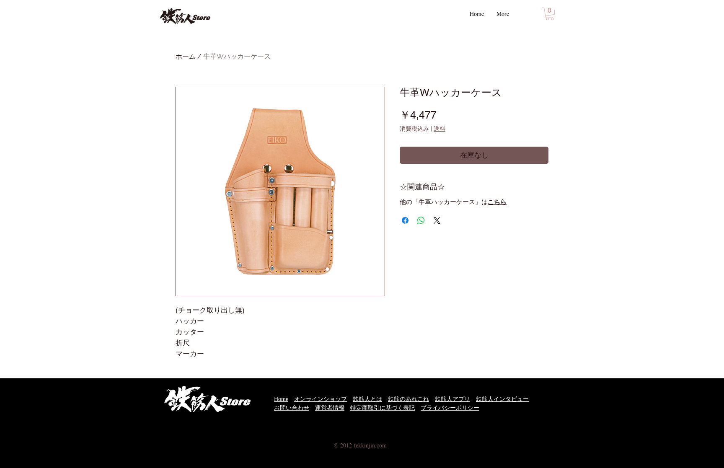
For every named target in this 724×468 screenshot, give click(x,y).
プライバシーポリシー (450, 408)
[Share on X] (437, 220)
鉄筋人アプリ (452, 399)
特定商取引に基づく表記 (382, 408)
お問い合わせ (291, 408)
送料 (439, 128)
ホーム (186, 56)
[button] (549, 14)
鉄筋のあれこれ (408, 399)
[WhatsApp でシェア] (421, 220)
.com (381, 445)
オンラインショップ (320, 399)
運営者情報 (329, 408)
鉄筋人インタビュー (502, 399)
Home (281, 399)
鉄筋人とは (367, 399)
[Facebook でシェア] (405, 220)
